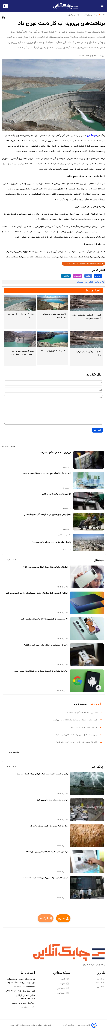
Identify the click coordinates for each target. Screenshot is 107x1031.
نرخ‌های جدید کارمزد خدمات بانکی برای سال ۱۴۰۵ (47, 851)
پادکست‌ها (100, 982)
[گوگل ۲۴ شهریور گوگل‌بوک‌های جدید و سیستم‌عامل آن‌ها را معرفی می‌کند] (87, 603)
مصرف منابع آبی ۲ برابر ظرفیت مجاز (88, 353)
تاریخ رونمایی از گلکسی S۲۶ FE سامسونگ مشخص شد (44, 619)
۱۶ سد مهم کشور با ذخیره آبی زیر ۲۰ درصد (54, 315)
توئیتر (88, 276)
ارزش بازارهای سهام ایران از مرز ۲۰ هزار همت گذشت (45, 877)
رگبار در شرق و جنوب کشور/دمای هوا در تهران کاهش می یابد (42, 774)
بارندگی (98, 282)
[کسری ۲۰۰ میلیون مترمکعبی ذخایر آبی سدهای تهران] (86, 303)
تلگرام (97, 276)
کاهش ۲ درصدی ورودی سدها (53, 350)
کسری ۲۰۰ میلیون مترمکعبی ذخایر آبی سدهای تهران (86, 316)
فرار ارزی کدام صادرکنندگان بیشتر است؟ (54, 452)
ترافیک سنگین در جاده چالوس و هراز (52, 800)
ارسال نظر (97, 430)
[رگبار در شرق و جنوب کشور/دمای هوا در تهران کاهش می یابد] (87, 783)
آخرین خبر (95, 704)
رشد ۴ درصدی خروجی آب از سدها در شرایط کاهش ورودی (21, 352)
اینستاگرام (61, 988)
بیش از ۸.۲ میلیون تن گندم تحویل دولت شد (49, 826)
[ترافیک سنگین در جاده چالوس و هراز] (87, 809)
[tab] (95, 704)
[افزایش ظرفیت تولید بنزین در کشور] (88, 501)
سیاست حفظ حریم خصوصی (23, 1003)
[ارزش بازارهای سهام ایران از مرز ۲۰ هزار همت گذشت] (87, 887)
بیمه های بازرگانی (90, 14)
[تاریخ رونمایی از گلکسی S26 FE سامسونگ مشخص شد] (87, 628)
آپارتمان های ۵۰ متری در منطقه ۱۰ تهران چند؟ (51, 542)
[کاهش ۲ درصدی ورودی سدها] (52, 339)
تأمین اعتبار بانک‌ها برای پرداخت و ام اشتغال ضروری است (47, 473)
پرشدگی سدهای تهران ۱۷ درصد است (20, 316)
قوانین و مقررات (28, 1007)
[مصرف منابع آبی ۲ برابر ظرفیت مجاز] (86, 339)
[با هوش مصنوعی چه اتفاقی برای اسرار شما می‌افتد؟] (87, 654)
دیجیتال (99, 560)
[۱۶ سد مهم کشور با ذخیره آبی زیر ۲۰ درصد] (52, 302)
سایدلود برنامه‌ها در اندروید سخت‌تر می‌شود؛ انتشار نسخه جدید (41, 671)
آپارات (62, 983)
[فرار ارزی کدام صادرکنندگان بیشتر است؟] (88, 460)
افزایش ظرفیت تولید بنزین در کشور (56, 494)
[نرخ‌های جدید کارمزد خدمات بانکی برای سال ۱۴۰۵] (87, 861)
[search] (5, 6)
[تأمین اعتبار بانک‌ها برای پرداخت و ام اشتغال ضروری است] (88, 480)
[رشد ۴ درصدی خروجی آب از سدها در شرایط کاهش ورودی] (20, 339)
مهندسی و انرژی (74, 14)
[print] (3, 18)
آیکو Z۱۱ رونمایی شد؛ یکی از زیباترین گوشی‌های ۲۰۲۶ (45, 567)
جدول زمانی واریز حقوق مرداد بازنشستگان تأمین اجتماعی (47, 514)
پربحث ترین (80, 704)
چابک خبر (97, 766)
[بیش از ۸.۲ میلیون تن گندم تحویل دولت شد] (87, 835)
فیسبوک (77, 276)
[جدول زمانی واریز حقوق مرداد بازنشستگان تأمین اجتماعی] (88, 521)
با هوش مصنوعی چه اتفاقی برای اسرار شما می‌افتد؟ (46, 645)
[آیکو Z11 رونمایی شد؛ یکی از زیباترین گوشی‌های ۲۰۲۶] (87, 577)
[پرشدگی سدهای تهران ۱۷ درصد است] (20, 303)
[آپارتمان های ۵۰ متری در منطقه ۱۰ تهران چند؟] (88, 542)
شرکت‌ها (44, 918)
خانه (103, 14)
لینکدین (66, 276)
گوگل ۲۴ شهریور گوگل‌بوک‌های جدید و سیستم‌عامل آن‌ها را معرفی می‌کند (37, 593)
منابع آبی (79, 282)
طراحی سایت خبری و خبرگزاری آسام (76, 1025)
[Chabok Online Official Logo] (65, 6)
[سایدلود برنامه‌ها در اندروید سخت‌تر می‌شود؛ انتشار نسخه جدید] (87, 680)
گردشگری (101, 986)
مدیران (61, 918)
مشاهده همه (10, 446)
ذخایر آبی (89, 282)
